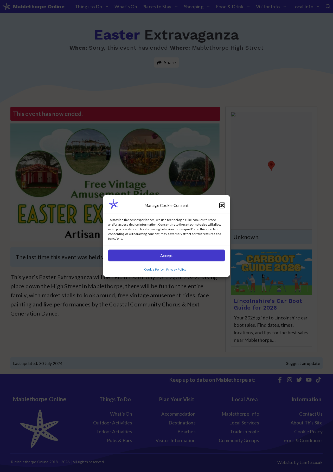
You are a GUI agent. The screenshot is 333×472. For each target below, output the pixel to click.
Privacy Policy (176, 270)
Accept (166, 255)
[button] (222, 205)
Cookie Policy (154, 270)
